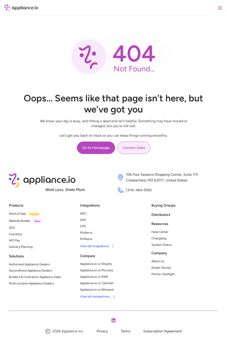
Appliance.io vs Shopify (96, 264)
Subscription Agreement (162, 331)
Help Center (159, 232)
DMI (83, 220)
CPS (83, 226)
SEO (12, 228)
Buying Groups (163, 205)
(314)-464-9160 (139, 190)
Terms (125, 331)
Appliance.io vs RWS (94, 277)
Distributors (160, 215)
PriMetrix (86, 239)
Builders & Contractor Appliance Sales (35, 277)
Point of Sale (17, 214)
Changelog (158, 238)
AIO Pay (14, 240)
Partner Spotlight (163, 274)
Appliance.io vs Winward (97, 290)
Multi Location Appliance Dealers (31, 283)
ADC (83, 213)
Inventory (15, 234)
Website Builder (20, 221)
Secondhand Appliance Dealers (30, 270)
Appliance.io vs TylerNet (97, 283)
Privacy (102, 331)
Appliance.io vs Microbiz (96, 270)
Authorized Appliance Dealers (29, 264)
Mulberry (86, 233)
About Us (157, 261)
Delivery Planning (21, 247)
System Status (161, 245)
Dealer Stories (161, 268)
